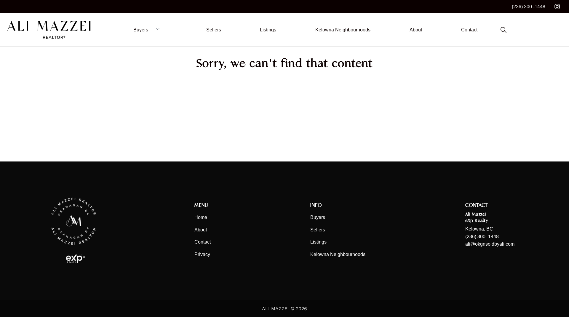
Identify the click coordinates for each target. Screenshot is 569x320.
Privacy (202, 254)
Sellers (317, 229)
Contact (202, 241)
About (200, 229)
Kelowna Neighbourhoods (337, 254)
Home (200, 217)
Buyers (317, 217)
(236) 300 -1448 (528, 6)
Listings (318, 241)
